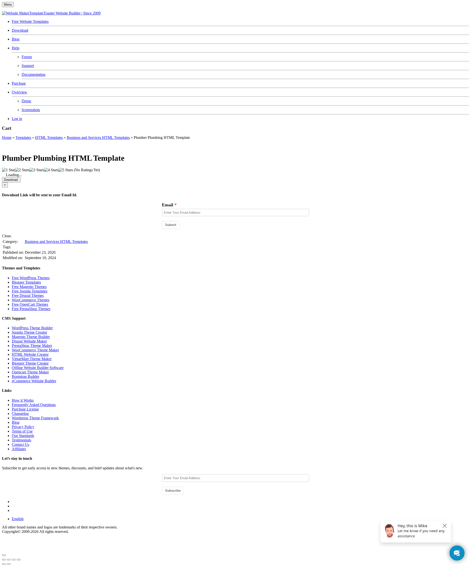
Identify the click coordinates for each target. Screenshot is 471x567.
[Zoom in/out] (19, 559)
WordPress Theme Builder (32, 328)
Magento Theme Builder (31, 337)
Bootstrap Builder (25, 376)
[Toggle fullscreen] (14, 559)
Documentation (33, 74)
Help (15, 48)
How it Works (23, 400)
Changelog (20, 413)
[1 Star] (8, 170)
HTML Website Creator (30, 354)
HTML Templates (49, 137)
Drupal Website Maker (29, 341)
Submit (170, 225)
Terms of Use (22, 431)
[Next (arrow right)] (9, 564)
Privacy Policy (23, 427)
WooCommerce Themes (30, 300)
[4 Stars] (51, 170)
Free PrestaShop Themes (31, 309)
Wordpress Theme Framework (35, 418)
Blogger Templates (26, 282)
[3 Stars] (36, 170)
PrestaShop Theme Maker (32, 345)
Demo (26, 101)
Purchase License (25, 409)
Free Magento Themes (29, 287)
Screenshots (31, 110)
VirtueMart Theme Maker (32, 359)
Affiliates (19, 449)
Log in (17, 119)
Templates (23, 137)
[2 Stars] (22, 170)
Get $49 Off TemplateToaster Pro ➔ (63, 549)
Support (28, 66)
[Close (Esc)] (4, 559)
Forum (27, 57)
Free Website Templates (30, 21)
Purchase (19, 83)
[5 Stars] (65, 170)
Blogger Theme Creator (30, 363)
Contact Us (20, 444)
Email (167, 204)
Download (20, 30)
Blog (15, 39)
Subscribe (173, 490)
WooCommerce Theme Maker (35, 350)
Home (7, 137)
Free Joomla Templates (29, 291)
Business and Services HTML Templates (98, 137)
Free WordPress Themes (31, 278)
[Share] (9, 559)
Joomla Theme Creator (29, 332)
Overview (19, 92)
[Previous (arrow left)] (4, 564)
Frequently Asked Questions (34, 405)
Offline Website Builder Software (38, 368)
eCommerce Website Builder (34, 381)
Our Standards (23, 436)
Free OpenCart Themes (30, 304)
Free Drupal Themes (28, 295)
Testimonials (21, 440)
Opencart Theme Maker (30, 372)
